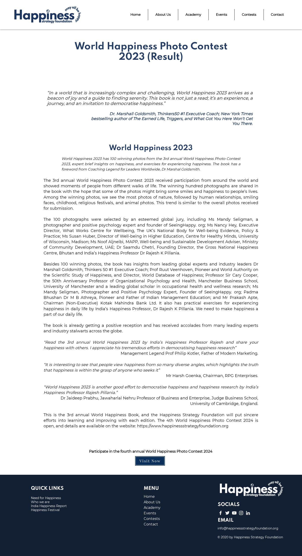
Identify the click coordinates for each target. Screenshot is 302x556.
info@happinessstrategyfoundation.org (248, 528)
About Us (152, 502)
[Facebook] (220, 513)
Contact (151, 524)
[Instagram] (241, 513)
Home (149, 496)
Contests (152, 519)
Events (150, 513)
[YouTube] (234, 513)
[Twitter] (227, 513)
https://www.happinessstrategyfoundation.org (182, 426)
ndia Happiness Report (49, 506)
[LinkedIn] (248, 513)
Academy (152, 508)
